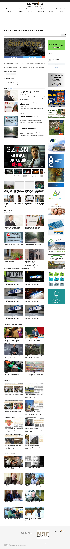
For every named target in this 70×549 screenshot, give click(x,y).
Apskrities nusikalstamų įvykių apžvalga (16, 268)
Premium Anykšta (34, 8)
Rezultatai (56, 67)
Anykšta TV (9, 11)
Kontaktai (5, 0)
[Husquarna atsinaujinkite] (56, 127)
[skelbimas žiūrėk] (56, 45)
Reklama (9, 0)
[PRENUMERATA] (56, 79)
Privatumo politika (26, 0)
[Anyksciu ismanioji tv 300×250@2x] (56, 296)
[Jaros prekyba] (56, 98)
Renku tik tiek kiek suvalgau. (54, 60)
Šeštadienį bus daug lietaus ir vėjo (29, 116)
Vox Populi (62, 8)
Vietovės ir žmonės (9, 453)
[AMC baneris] (56, 170)
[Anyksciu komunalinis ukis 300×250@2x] (56, 261)
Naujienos (15, 34)
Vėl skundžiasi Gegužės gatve (28, 128)
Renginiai (51, 11)
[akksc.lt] (56, 279)
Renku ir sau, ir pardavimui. (54, 59)
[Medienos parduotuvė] (56, 113)
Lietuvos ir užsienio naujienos (13, 324)
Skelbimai (30, 11)
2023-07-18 (11, 34)
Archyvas (61, 11)
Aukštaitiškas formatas (44, 8)
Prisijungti (16, 0)
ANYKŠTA (5, 34)
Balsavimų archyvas (51, 69)
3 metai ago (16, 82)
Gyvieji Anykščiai (54, 8)
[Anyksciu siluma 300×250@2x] (56, 209)
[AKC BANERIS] (56, 144)
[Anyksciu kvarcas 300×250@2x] (56, 244)
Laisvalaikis (19, 11)
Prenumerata (20, 0)
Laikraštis (7, 380)
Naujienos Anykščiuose (9, 8)
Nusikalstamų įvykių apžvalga (23, 8)
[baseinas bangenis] (56, 227)
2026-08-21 (22, 94)
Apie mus (12, 0)
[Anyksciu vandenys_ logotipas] (56, 194)
